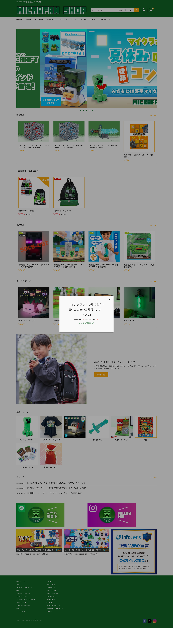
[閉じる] (110, 299)
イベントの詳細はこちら (86, 323)
